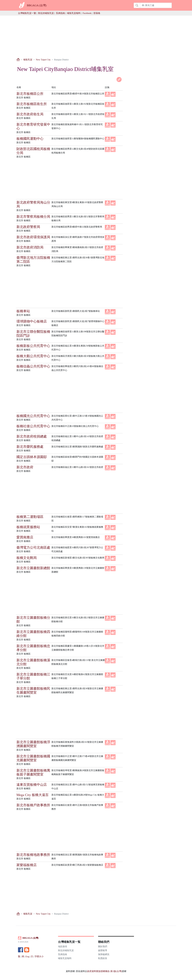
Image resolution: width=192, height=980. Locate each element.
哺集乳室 (27, 59)
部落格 (96, 13)
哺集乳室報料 (74, 13)
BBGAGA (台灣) (30, 938)
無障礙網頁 (103, 954)
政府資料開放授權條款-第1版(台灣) (104, 971)
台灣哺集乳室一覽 (27, 13)
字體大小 (39, 956)
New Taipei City (43, 59)
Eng (27, 956)
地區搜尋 (62, 946)
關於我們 (102, 946)
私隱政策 (102, 958)
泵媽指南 (60, 13)
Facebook (87, 13)
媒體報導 (102, 950)
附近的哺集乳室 (46, 13)
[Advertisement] (96, 35)
